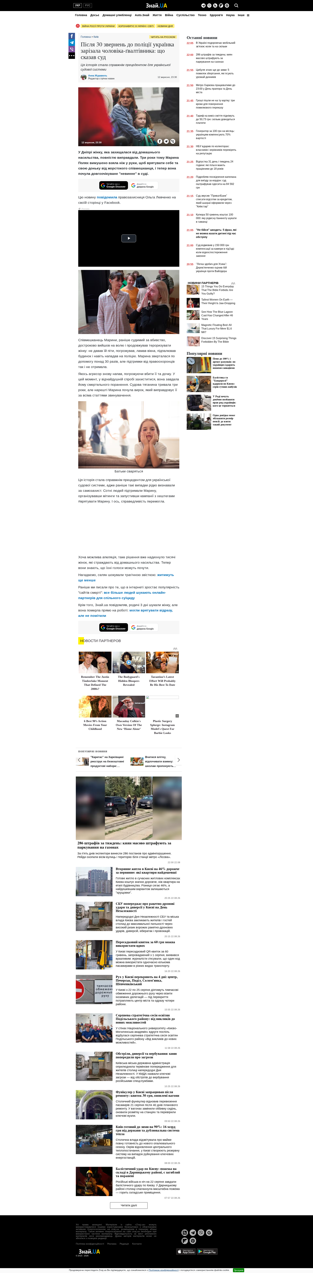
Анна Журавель (97, 75)
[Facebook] (71, 36)
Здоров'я (216, 15)
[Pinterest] (227, 5)
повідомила (107, 197)
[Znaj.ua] (156, 5)
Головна (81, 15)
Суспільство (185, 15)
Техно (202, 15)
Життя (157, 15)
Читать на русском (163, 37)
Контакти (137, 1243)
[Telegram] (203, 5)
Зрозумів (238, 1270)
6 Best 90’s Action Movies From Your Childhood (95, 725)
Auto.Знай (142, 15)
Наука (230, 15)
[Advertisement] (128, 529)
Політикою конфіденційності (164, 1270)
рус (87, 5)
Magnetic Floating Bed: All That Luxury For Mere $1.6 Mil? (216, 329)
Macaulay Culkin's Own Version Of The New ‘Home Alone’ (129, 725)
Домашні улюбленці (117, 15)
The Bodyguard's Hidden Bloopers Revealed (129, 680)
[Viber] (209, 5)
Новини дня (165, 26)
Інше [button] (241, 15)
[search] (236, 5)
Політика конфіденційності (90, 1243)
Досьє (94, 15)
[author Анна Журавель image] (84, 77)
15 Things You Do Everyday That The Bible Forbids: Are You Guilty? (217, 290)
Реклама (111, 1243)
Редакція (124, 1243)
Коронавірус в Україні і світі (136, 26)
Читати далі (129, 1205)
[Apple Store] (186, 1251)
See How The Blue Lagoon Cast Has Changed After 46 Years (217, 315)
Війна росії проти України (98, 26)
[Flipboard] (221, 5)
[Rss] (215, 5)
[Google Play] (207, 1251)
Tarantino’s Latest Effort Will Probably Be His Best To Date (162, 680)
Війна (169, 15)
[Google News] (209, 1232)
